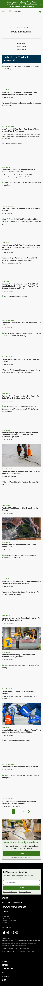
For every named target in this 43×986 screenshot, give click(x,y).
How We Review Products (14, 907)
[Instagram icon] (12, 932)
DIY (3, 973)
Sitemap (4, 922)
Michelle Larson (9, 134)
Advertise (5, 916)
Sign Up (21, 853)
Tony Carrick (6, 698)
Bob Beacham (6, 138)
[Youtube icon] (16, 932)
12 (23, 812)
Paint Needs (21, 47)
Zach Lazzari (8, 175)
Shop (4, 980)
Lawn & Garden (8, 969)
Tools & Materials (26, 28)
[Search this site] (40, 12)
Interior (5, 961)
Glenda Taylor (8, 97)
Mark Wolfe (28, 175)
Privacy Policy (26, 2)
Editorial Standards (12, 903)
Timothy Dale (34, 136)
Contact (6, 911)
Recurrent (9, 948)
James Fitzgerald (10, 476)
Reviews (13, 28)
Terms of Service (16, 857)
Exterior (5, 965)
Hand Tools (21, 43)
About (5, 898)
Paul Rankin (31, 134)
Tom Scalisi (8, 213)
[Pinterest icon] (7, 932)
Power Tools (21, 50)
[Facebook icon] (3, 932)
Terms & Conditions (9, 920)
